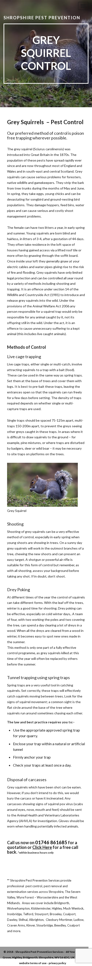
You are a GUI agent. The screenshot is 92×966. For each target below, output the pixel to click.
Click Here (42, 847)
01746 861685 (51, 842)
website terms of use (32, 963)
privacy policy (57, 963)
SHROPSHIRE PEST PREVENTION (42, 17)
